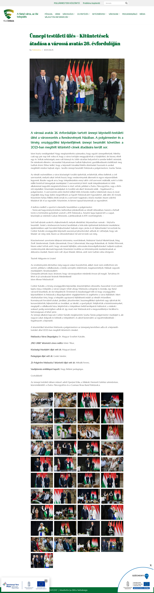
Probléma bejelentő (91, 3)
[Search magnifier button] (126, 3)
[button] (46, 581)
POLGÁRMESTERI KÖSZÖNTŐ (67, 3)
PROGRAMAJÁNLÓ (129, 14)
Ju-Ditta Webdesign (78, 590)
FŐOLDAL (49, 14)
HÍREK (57, 14)
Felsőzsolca (36, 50)
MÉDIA (142, 14)
